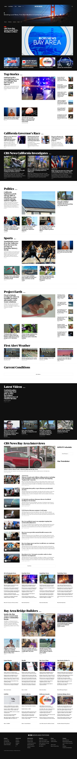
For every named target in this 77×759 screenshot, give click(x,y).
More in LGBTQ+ (7, 723)
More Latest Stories (7, 689)
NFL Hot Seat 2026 (7, 743)
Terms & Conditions (30, 746)
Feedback (64, 746)
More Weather (38, 374)
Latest (5, 6)
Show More (29, 565)
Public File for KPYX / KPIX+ (44, 741)
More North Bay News (61, 602)
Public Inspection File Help (44, 743)
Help (63, 744)
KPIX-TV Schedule (64, 447)
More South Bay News (44, 602)
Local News (10, 6)
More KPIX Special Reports (62, 689)
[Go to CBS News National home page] (38, 6)
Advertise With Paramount (67, 741)
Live (15, 6)
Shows (19, 6)
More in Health (24, 689)
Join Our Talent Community (68, 743)
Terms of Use (53, 744)
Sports (14, 21)
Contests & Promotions (31, 743)
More (42, 134)
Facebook (17, 741)
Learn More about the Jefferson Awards (47, 723)
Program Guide (30, 741)
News (5, 21)
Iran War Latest (6, 741)
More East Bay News (25, 602)
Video (18, 21)
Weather (10, 21)
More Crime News (43, 689)
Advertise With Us (30, 744)
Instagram (17, 743)
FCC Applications (42, 744)
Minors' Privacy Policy (55, 746)
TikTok (17, 744)
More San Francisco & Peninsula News (11, 602)
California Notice (54, 741)
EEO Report (41, 746)
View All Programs (65, 453)
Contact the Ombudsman (67, 747)
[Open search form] (72, 6)
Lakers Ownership (7, 744)
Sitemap (28, 747)
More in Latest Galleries (26, 723)
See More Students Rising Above (63, 723)
